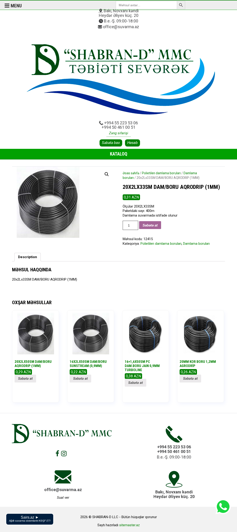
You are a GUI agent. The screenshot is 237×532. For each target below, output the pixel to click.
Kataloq (118, 154)
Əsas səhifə (131, 173)
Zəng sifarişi (118, 133)
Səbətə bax (111, 143)
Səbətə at (150, 225)
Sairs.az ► (29, 518)
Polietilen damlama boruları (161, 173)
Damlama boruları (196, 244)
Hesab (132, 143)
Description (27, 257)
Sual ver (63, 497)
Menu (15, 6)
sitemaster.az (129, 525)
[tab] (27, 257)
